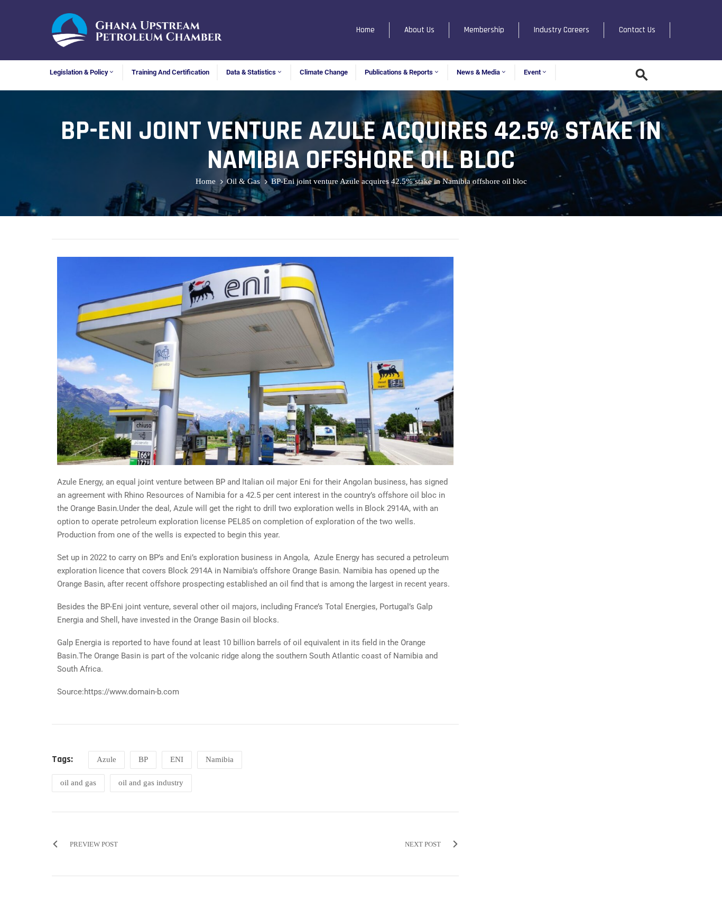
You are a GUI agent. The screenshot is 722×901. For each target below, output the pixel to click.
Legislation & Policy (79, 72)
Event (532, 72)
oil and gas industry (150, 782)
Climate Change (324, 72)
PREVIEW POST (94, 844)
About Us (419, 30)
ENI (176, 759)
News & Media (478, 72)
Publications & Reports (399, 72)
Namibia (220, 759)
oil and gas (78, 782)
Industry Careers (561, 30)
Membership (484, 30)
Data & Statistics (251, 72)
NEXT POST (423, 844)
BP (143, 759)
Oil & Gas (243, 181)
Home (365, 30)
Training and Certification (170, 72)
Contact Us (637, 30)
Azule (106, 759)
